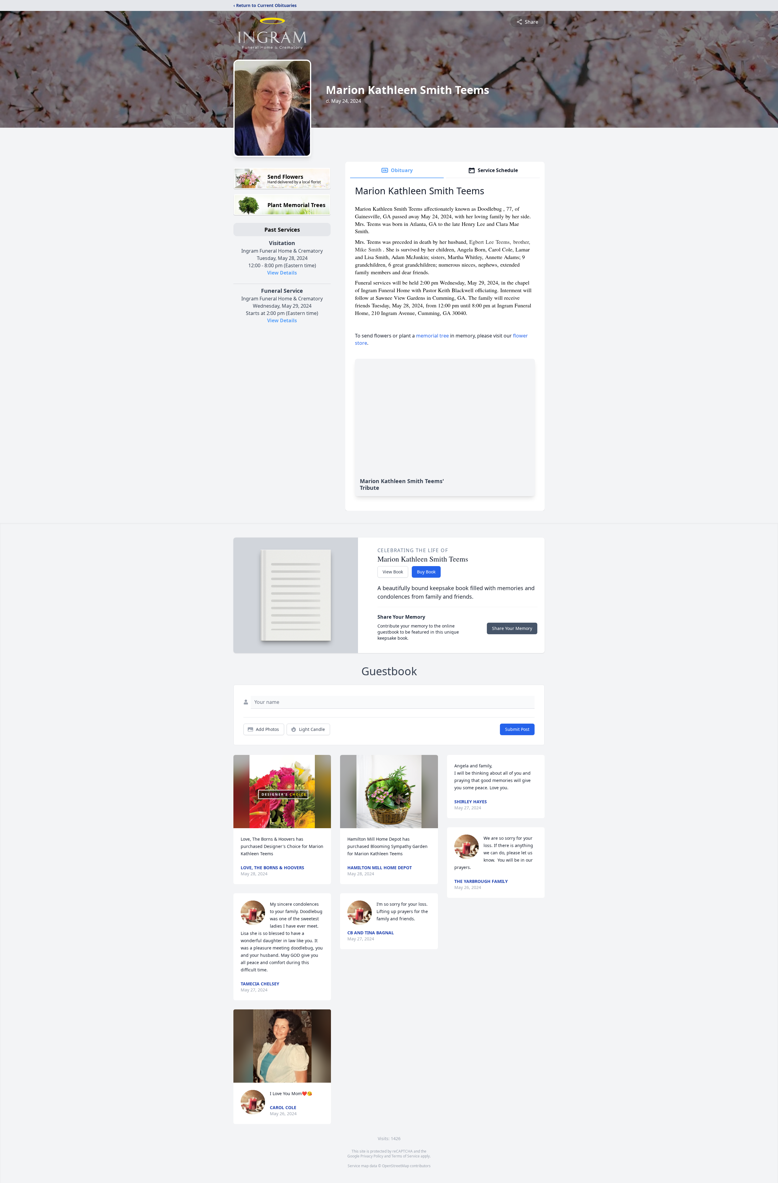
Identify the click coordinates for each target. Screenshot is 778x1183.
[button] (282, 791)
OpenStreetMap (395, 1165)
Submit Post (517, 729)
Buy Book (426, 572)
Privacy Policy (371, 1156)
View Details (282, 272)
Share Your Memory (512, 628)
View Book (393, 572)
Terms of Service (405, 1156)
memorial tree (432, 335)
